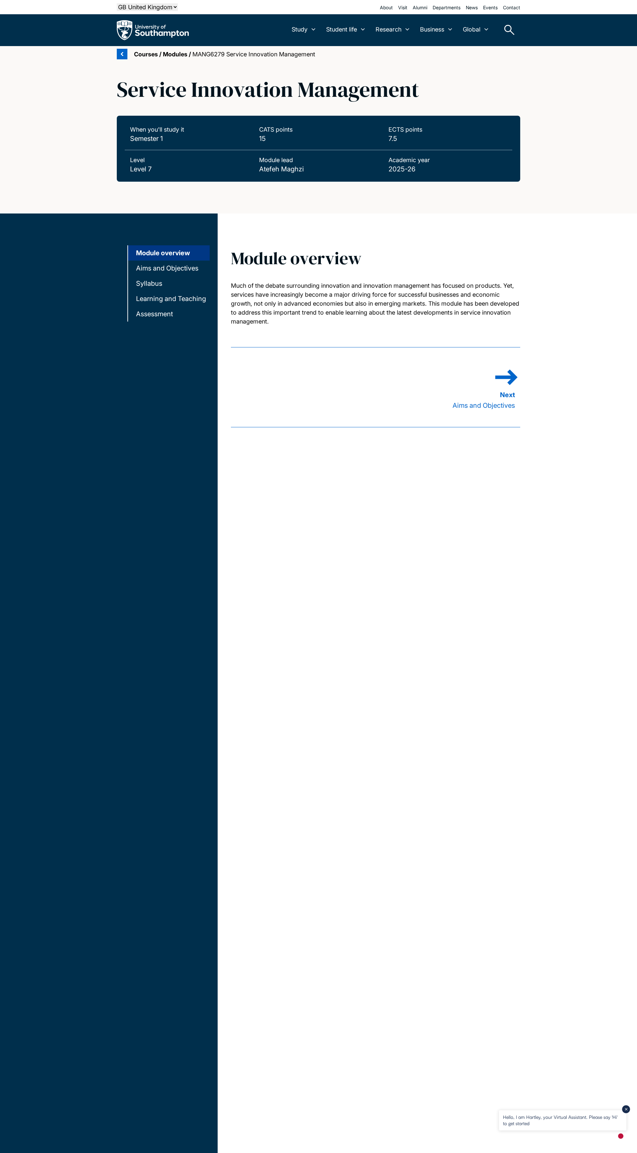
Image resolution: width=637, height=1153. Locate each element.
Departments (446, 7)
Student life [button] (341, 29)
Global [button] (471, 29)
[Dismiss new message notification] (626, 1109)
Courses (146, 54)
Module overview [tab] (163, 253)
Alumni (420, 7)
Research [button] (388, 29)
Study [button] (300, 29)
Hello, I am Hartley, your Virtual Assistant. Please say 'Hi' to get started (560, 1120)
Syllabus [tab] (149, 283)
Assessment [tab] (154, 314)
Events (490, 7)
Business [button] (432, 29)
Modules (175, 54)
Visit (402, 7)
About (386, 7)
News (472, 7)
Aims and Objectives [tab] (167, 268)
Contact (511, 7)
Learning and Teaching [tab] (171, 299)
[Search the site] (507, 30)
